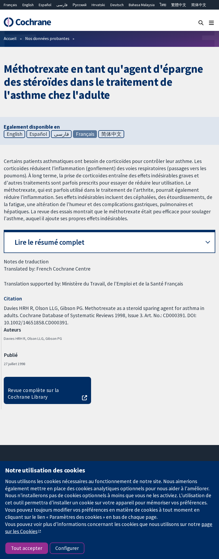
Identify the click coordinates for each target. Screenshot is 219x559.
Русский (80, 4)
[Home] (27, 22)
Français (10, 4)
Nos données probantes (47, 38)
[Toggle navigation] (211, 22)
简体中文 (198, 4)
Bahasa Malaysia (142, 4)
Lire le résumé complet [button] (49, 242)
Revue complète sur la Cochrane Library (33, 393)
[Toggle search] (201, 22)
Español (45, 4)
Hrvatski (98, 4)
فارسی (62, 4)
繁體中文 (178, 4)
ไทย (163, 4)
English (28, 4)
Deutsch (117, 4)
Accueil (10, 38)
